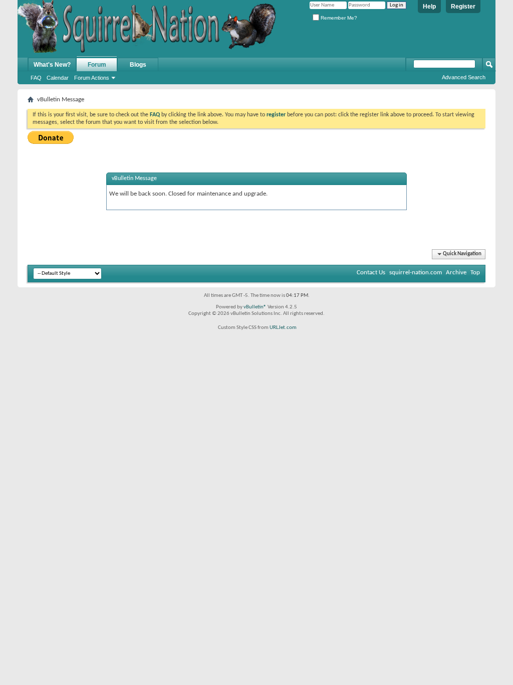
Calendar (58, 78)
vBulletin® (255, 307)
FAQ (36, 78)
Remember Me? (338, 18)
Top (475, 272)
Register (463, 6)
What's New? (52, 64)
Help (429, 6)
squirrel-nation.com (415, 272)
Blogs (138, 64)
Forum (97, 64)
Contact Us (371, 272)
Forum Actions (91, 78)
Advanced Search (463, 77)
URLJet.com (283, 327)
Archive (456, 272)
